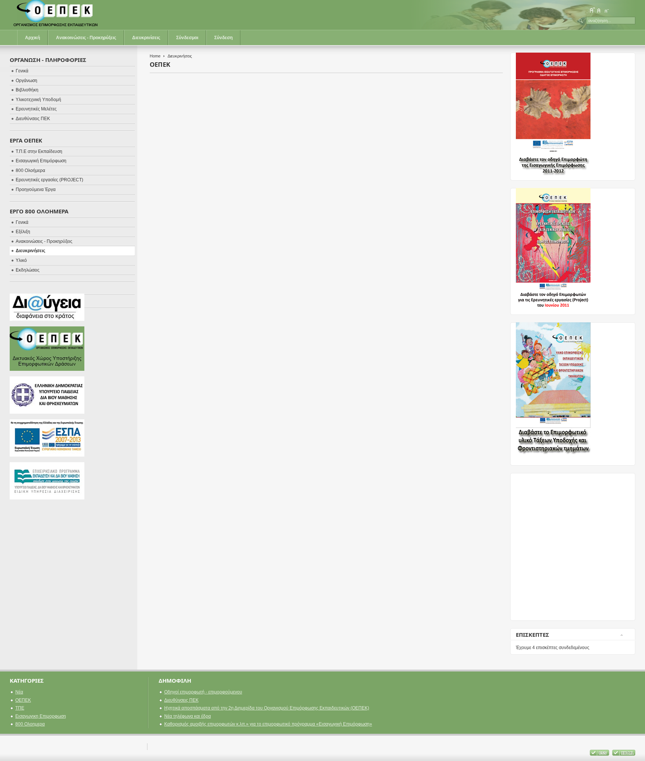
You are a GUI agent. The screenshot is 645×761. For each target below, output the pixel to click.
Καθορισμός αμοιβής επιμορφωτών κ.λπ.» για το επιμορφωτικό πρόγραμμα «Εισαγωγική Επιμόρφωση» (268, 724)
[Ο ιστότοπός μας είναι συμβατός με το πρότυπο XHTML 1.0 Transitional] (623, 754)
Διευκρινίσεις (146, 37)
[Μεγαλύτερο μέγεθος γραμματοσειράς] (592, 10)
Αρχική (32, 37)
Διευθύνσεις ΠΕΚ (181, 700)
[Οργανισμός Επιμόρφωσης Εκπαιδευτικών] (56, 15)
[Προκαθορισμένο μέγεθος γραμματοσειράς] (599, 10)
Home (155, 56)
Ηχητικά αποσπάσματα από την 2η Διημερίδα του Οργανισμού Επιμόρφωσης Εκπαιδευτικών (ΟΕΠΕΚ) (266, 708)
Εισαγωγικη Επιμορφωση (40, 716)
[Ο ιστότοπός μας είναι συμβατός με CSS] (600, 754)
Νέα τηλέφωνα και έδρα (187, 716)
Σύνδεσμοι (187, 37)
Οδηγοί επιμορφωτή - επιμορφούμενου (203, 692)
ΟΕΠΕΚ (23, 700)
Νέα (19, 692)
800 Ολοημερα (30, 724)
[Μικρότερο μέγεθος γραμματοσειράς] (606, 10)
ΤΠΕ (19, 708)
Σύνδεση (223, 37)
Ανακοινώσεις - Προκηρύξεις (86, 37)
